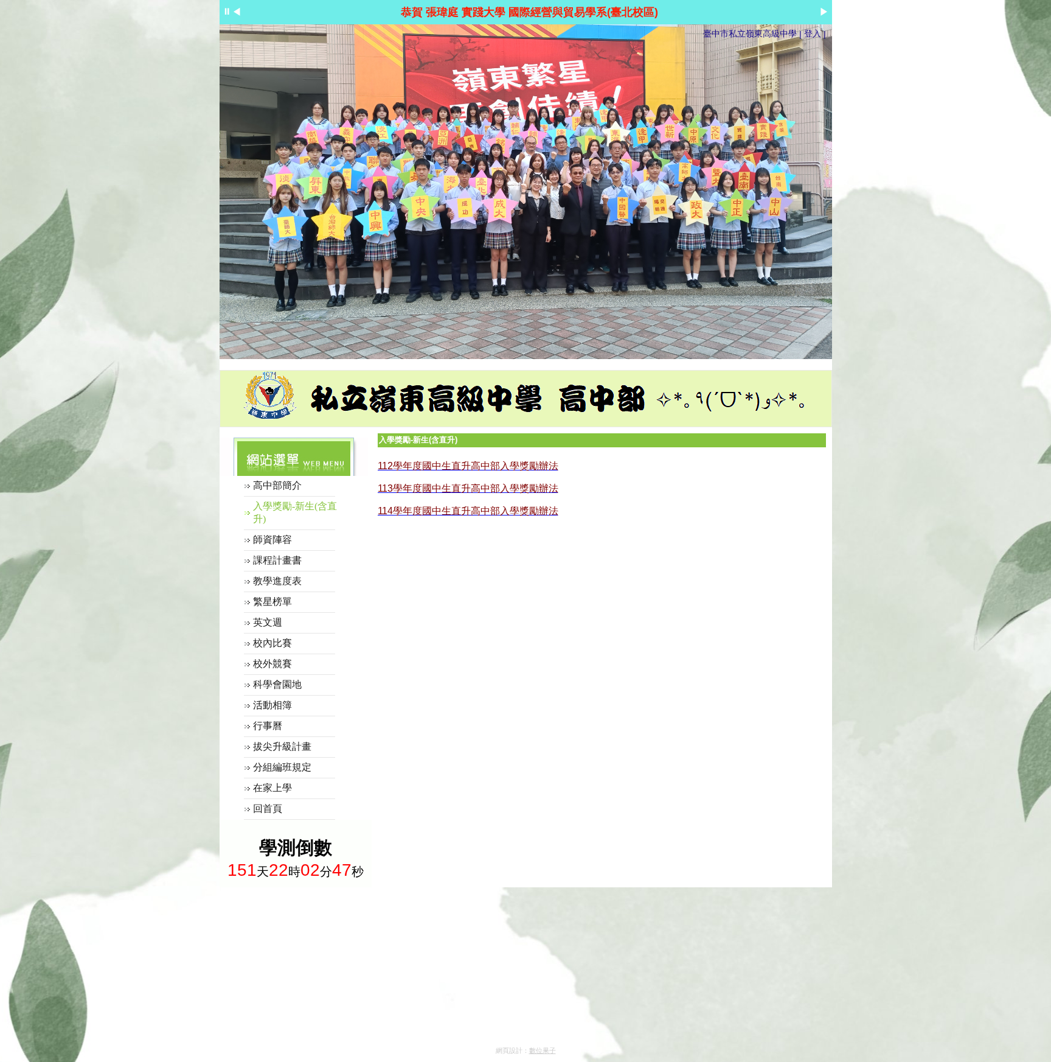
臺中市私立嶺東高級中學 (750, 33)
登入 (812, 33)
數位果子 (542, 1050)
